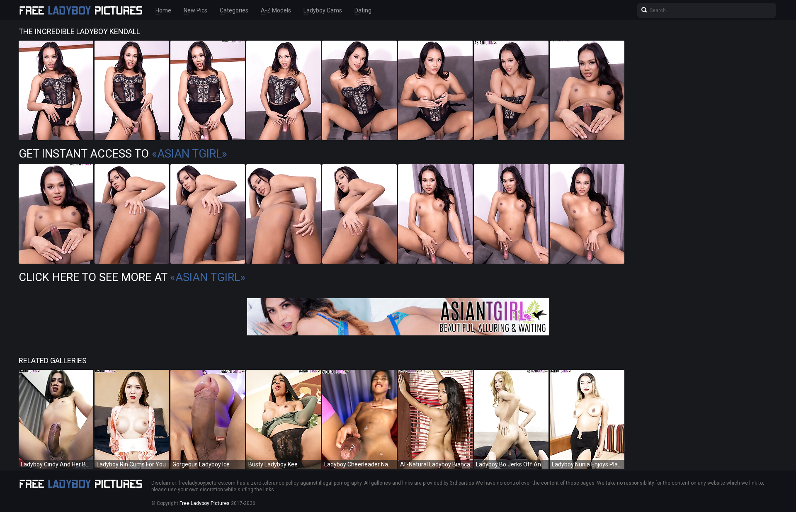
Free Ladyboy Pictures (205, 503)
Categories (234, 10)
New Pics (195, 10)
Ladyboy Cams (322, 10)
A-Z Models (276, 10)
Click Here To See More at (132, 277)
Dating (362, 10)
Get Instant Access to (123, 153)
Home (163, 10)
